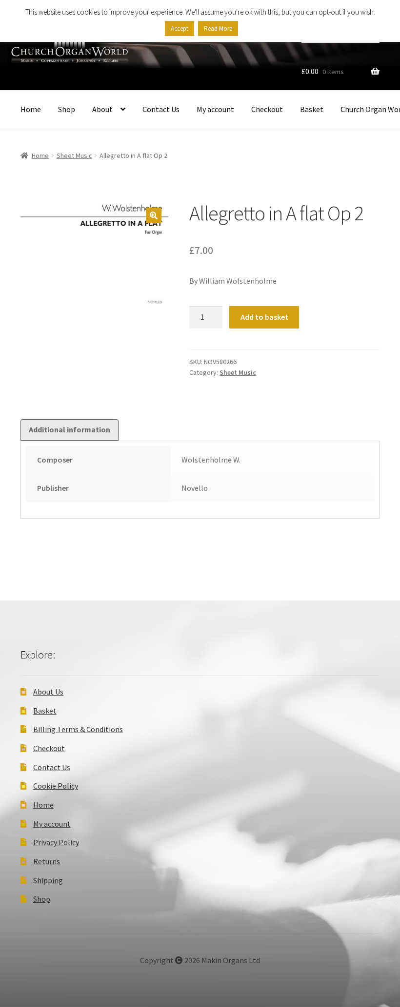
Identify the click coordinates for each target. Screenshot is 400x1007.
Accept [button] (179, 28)
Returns (46, 861)
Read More (218, 28)
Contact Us (161, 109)
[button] (153, 215)
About (102, 109)
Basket (311, 109)
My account (215, 109)
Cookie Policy (55, 786)
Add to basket (264, 317)
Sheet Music (74, 155)
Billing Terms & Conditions (78, 729)
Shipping (48, 880)
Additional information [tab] (69, 429)
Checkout (267, 109)
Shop (66, 109)
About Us (48, 692)
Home (30, 109)
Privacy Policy (56, 842)
